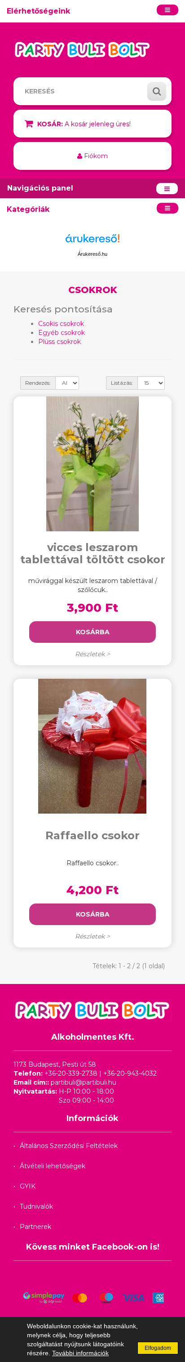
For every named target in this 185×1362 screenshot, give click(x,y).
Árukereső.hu (92, 254)
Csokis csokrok (61, 324)
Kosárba (93, 632)
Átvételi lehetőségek (52, 1166)
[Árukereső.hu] (92, 241)
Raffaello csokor (92, 835)
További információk (80, 1353)
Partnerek (35, 1227)
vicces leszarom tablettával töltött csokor (92, 553)
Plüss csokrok (59, 342)
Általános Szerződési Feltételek (69, 1146)
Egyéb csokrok (61, 333)
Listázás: (122, 382)
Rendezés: (38, 382)
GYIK (27, 1186)
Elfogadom (158, 1348)
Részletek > (92, 654)
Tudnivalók (36, 1206)
